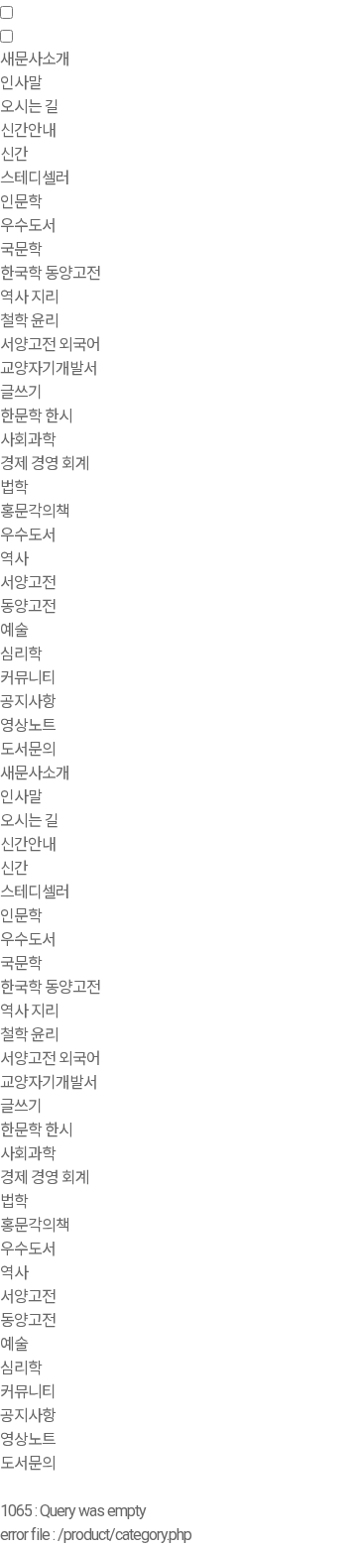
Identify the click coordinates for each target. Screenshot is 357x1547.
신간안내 (28, 844)
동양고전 (28, 606)
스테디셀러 (34, 178)
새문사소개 (34, 773)
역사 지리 (29, 297)
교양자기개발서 (48, 368)
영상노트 (28, 725)
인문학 (21, 915)
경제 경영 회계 (44, 463)
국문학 (21, 249)
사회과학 (28, 1153)
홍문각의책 (34, 1225)
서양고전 (28, 582)
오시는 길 (29, 106)
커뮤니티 (28, 1391)
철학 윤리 (29, 320)
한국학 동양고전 (50, 273)
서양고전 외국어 (50, 344)
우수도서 (28, 225)
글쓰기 (21, 392)
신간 (14, 154)
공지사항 (28, 701)
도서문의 (28, 749)
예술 (14, 630)
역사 (14, 558)
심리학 (21, 654)
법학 (14, 487)
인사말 (21, 82)
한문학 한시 (36, 416)
